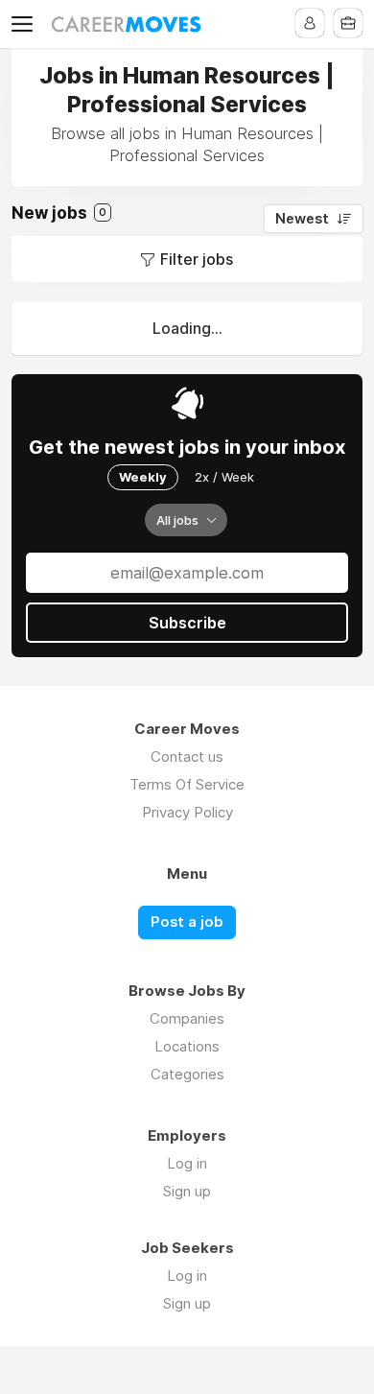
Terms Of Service (187, 784)
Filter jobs (196, 259)
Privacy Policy (187, 812)
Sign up (187, 1191)
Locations (187, 1046)
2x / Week (224, 476)
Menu (26, 24)
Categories (187, 1074)
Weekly (143, 476)
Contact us (187, 756)
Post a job (187, 922)
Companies (187, 1018)
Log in (187, 1163)
